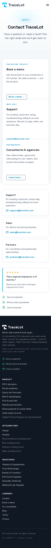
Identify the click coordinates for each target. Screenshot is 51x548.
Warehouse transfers (12, 405)
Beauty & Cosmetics (11, 472)
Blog (4, 511)
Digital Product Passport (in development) (21, 417)
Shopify (5, 434)
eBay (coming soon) (11, 451)
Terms (5, 515)
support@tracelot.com (22, 210)
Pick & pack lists (9, 400)
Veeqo (5, 430)
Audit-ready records (11, 413)
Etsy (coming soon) (11, 443)
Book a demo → (17, 97)
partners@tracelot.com (22, 257)
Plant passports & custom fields (16, 409)
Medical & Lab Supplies (13, 485)
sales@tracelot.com (20, 232)
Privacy (5, 519)
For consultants (9, 506)
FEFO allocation (9, 384)
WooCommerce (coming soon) (16, 438)
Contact (5, 498)
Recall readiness (10, 388)
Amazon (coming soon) (13, 447)
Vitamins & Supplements (13, 464)
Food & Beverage (10, 468)
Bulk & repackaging (11, 396)
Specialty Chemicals (11, 481)
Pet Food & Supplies (11, 477)
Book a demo (8, 502)
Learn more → (16, 177)
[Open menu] (47, 5)
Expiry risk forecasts (11, 392)
